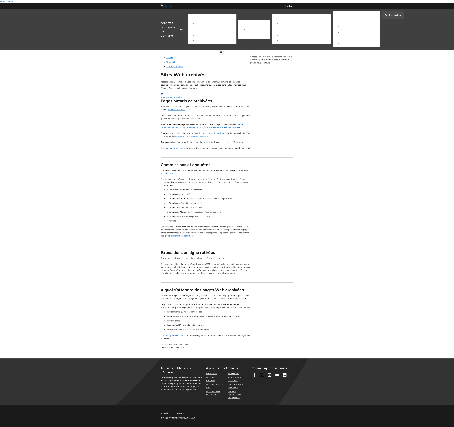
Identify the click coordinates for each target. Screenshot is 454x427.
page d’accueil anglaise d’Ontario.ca (192, 136)
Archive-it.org (167, 173)
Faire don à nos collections (235, 379)
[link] (167, 5)
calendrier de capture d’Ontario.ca (209, 133)
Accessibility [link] (166, 413)
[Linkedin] (285, 375)
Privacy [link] (180, 413)
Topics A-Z (170, 62)
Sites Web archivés (174, 66)
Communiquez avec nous (172, 148)
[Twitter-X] (262, 375)
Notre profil (211, 373)
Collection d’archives (210, 379)
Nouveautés (233, 373)
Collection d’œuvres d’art (215, 386)
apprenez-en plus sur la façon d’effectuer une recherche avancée (211, 127)
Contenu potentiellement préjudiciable (235, 394)
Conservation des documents (236, 386)
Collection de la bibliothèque (213, 393)
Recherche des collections (182, 235)
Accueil (169, 57)
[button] (393, 15)
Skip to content (6, 1)
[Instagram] (269, 375)
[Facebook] (254, 375)
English (288, 6)
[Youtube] (277, 375)
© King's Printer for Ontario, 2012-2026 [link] (178, 417)
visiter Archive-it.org (177, 109)
